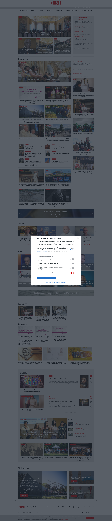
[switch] (72, 259)
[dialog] (56, 260)
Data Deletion (48, 282)
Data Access (56, 282)
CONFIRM (46, 277)
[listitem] (56, 256)
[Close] (78, 238)
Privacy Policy (63, 282)
